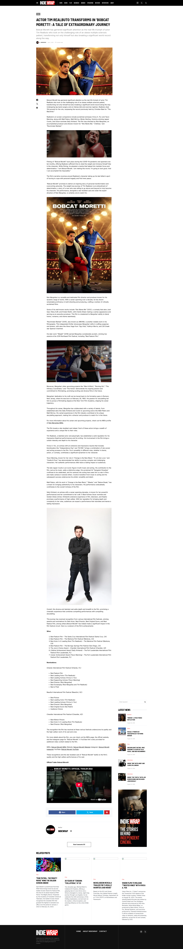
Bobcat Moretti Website (81, 747)
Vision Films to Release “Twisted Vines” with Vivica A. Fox (133, 885)
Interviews (130, 760)
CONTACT (103, 931)
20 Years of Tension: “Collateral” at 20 (73, 882)
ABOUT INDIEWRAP (90, 931)
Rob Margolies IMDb (56, 423)
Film (38, 14)
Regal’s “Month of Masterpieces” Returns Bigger (135, 733)
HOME (78, 931)
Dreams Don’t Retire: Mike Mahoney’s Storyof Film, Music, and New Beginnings (136, 749)
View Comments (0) (79, 844)
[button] (37, 3)
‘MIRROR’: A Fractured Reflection (134, 719)
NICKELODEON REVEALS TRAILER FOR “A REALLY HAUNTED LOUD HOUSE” (102, 885)
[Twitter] (141, 3)
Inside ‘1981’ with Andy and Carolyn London (136, 764)
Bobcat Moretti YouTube (70, 749)
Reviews (129, 714)
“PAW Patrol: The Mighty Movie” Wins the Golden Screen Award (46, 880)
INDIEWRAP (63, 831)
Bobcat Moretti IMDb (58, 747)
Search (145, 702)
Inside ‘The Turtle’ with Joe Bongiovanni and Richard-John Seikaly (136, 779)
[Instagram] (137, 3)
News (128, 728)
